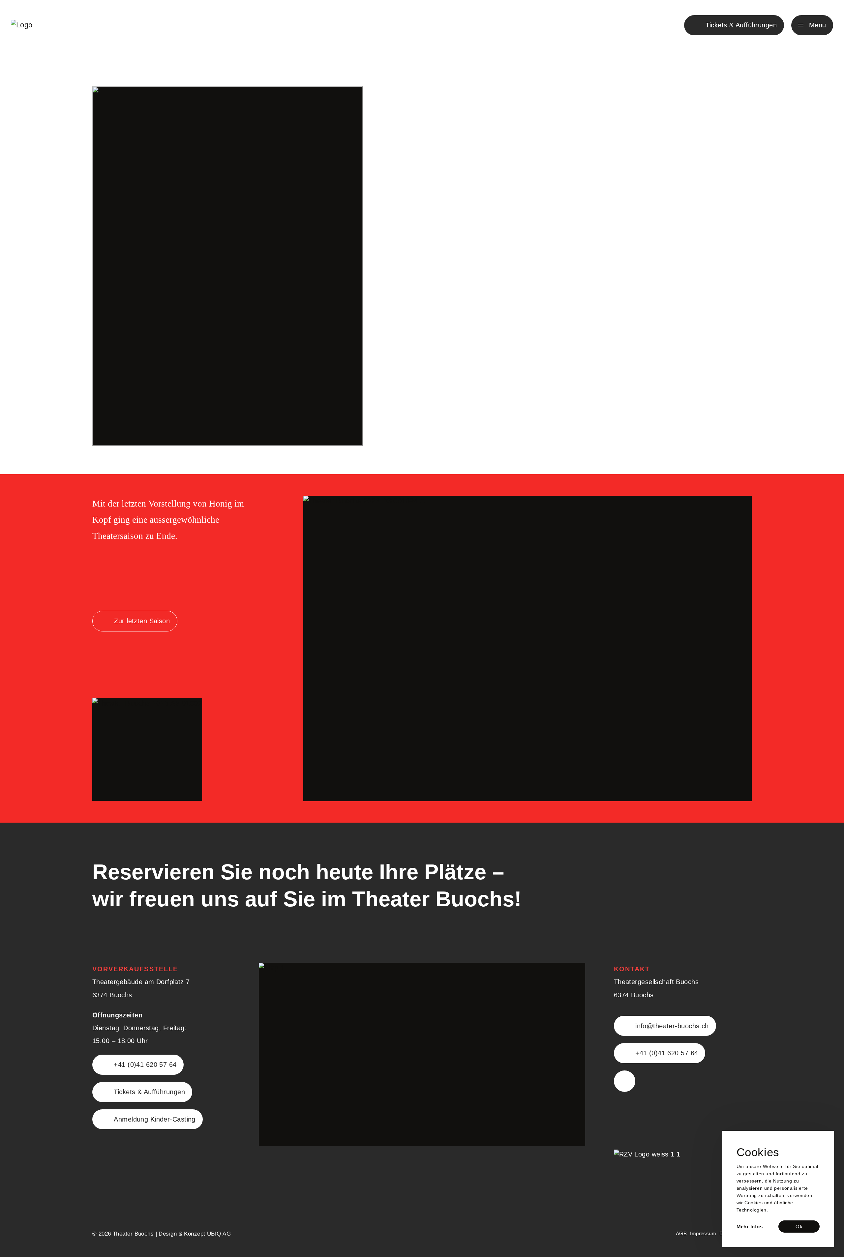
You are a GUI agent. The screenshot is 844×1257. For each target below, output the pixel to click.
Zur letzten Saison (142, 621)
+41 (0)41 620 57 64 (145, 1064)
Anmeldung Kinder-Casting (154, 1119)
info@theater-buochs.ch (672, 1026)
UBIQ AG (219, 1233)
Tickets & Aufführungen (149, 1092)
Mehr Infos (750, 1226)
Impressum (703, 1233)
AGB (681, 1233)
